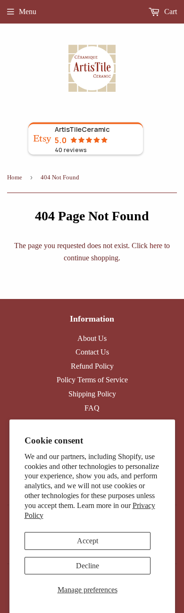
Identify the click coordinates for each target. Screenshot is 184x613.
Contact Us (92, 352)
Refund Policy (92, 366)
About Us (92, 338)
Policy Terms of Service (92, 380)
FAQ (92, 408)
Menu (27, 12)
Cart (169, 12)
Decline (87, 566)
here (156, 246)
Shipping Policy (92, 394)
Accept (87, 541)
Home (14, 177)
